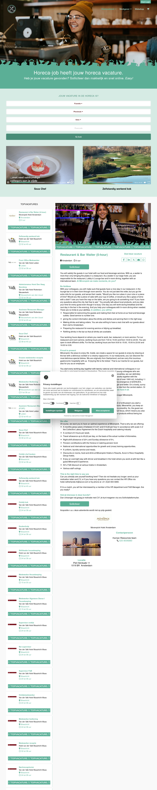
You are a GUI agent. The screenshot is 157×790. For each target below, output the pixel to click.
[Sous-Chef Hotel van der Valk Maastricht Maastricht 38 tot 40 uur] (29, 353)
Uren (78, 120)
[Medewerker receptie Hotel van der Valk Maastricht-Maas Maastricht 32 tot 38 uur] (29, 763)
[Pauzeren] (8, 182)
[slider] (33, 182)
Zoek (79, 137)
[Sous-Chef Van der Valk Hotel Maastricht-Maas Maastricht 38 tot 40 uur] (29, 449)
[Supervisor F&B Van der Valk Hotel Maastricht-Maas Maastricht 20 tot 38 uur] (29, 690)
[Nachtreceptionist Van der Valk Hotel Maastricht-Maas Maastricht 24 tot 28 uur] (29, 787)
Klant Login (145, 1)
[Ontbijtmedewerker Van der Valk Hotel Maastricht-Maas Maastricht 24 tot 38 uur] (29, 714)
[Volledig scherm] (72, 182)
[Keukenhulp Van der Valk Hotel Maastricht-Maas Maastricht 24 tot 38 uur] (29, 546)
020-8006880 (125, 540)
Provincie (78, 112)
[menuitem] (145, 2)
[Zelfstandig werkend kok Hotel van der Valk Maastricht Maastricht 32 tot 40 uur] (29, 256)
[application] (40, 165)
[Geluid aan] (68, 182)
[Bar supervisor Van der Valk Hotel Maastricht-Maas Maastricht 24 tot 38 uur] (29, 666)
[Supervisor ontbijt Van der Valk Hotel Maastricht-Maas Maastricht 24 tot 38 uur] (29, 642)
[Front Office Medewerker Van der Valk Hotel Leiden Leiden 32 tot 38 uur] (29, 280)
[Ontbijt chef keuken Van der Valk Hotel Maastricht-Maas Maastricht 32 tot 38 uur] (29, 474)
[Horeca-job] (11, 9)
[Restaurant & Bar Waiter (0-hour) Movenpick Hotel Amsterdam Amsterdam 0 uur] (29, 232)
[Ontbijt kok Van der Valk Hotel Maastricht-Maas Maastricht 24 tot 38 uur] (29, 522)
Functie (77, 104)
